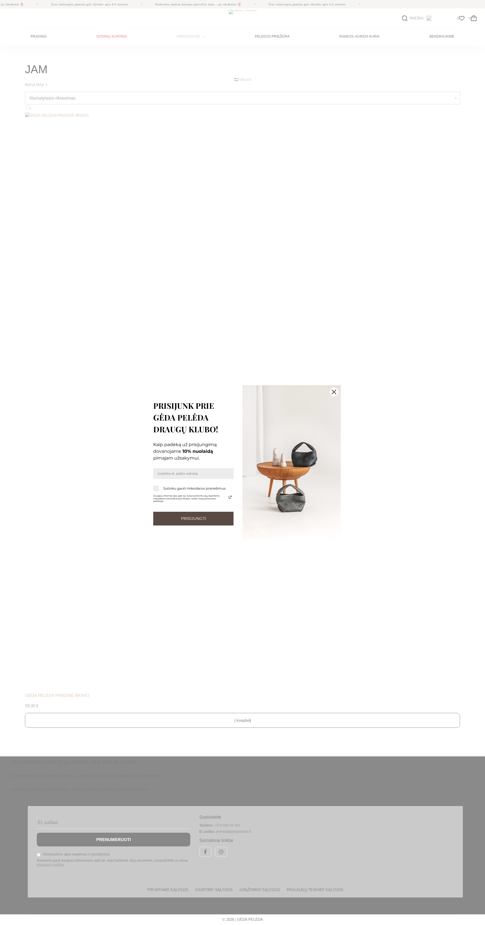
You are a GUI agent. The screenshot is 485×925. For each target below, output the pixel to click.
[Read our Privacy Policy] (230, 497)
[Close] (334, 392)
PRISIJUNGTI (193, 518)
